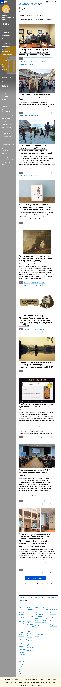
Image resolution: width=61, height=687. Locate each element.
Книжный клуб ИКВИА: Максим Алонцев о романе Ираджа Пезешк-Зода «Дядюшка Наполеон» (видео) (35, 207)
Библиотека (45, 607)
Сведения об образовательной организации (23, 656)
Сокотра (42, 61)
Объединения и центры (6, 73)
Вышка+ (28, 618)
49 (28, 586)
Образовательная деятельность (6, 42)
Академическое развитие (38, 624)
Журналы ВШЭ (44, 623)
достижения (27, 58)
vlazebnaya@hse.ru (6, 118)
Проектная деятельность (6, 50)
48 (25, 586)
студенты (34, 222)
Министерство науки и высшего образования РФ (53, 612)
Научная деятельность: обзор (6, 60)
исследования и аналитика (45, 58)
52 (35, 586)
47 (23, 586)
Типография (45, 618)
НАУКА (37, 605)
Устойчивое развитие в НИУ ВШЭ (21, 616)
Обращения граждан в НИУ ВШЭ (22, 630)
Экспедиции (5, 69)
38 (32, 583)
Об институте (6, 29)
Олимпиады (29, 613)
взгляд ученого (23, 61)
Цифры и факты (21, 608)
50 (30, 586)
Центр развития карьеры (29, 631)
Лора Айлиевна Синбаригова (6, 134)
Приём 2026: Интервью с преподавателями (31, 15)
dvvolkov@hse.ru (6, 111)
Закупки (21, 627)
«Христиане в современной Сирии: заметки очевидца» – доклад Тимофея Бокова (36, 97)
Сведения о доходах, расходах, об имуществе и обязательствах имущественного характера (23, 647)
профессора (35, 282)
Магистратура (6, 35)
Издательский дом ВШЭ (45, 610)
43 (45, 583)
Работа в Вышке (21, 672)
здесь (37, 681)
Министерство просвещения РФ (53, 619)
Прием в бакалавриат (30, 615)
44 (48, 583)
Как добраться (5, 170)
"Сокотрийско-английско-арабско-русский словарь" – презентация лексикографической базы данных (34, 52)
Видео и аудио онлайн (25, 12)
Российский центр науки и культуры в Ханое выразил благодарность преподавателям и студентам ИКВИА (36, 364)
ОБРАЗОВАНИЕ (31, 605)
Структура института (5, 85)
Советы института (7, 89)
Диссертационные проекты (7, 55)
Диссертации (39, 19)
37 (30, 583)
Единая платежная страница (21, 668)
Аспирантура (5, 38)
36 (27, 583)
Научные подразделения (38, 608)
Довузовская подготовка (30, 610)
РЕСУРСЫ (45, 605)
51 (33, 586)
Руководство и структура (22, 611)
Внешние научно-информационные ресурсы (39, 633)
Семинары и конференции (5, 65)
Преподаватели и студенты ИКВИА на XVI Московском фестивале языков (35, 472)
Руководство (5, 82)
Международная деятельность (6, 78)
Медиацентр (45, 620)
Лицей (28, 607)
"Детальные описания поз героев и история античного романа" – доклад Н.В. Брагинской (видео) (35, 258)
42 (43, 583)
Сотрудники (5, 93)
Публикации (5, 96)
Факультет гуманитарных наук (25, 599)
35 (25, 583)
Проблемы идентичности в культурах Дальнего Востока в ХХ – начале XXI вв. (36, 406)
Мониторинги (38, 614)
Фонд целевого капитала (21, 636)
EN (48, 1)
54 (40, 586)
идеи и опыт (34, 58)
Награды (48, 19)
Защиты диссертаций (38, 621)
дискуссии (34, 112)
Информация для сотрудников (6, 100)
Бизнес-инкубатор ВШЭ (29, 637)
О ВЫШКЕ (22, 605)
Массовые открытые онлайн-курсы (53, 624)
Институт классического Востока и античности (44, 599)
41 (40, 583)
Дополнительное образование (31, 627)
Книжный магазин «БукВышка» (45, 614)
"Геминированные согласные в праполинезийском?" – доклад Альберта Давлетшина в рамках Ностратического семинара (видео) (35, 149)
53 (38, 586)
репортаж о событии (34, 61)
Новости (21, 600)
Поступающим (6, 32)
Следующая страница (35, 578)
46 (20, 586)
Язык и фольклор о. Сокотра (26, 64)
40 (37, 583)
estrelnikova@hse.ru (6, 127)
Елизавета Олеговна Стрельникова (7, 125)
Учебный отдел (6, 46)
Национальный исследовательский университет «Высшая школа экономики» (36, 597)
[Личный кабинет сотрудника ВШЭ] (55, 2)
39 (35, 583)
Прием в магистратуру (30, 621)
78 (45, 586)
